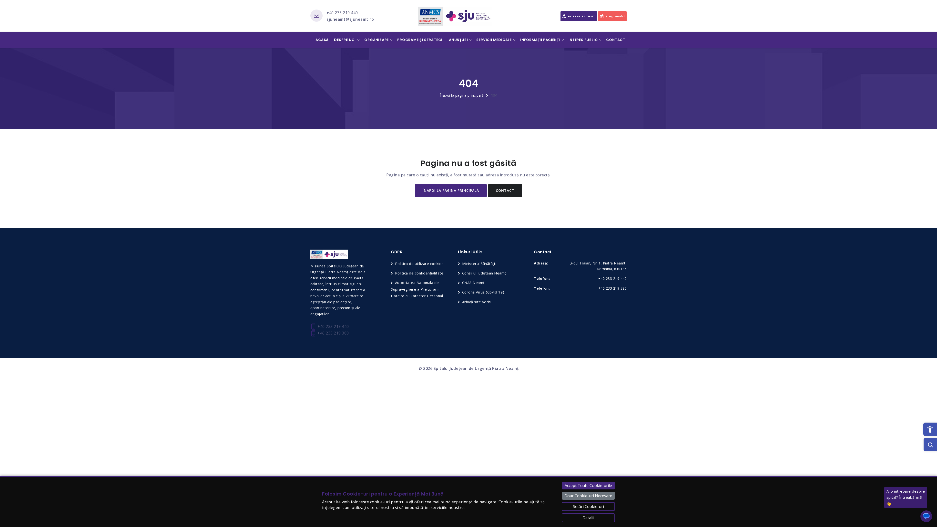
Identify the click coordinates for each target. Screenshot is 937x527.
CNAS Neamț (473, 282)
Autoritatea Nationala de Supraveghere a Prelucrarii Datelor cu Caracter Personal (417, 289)
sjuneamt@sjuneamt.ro (350, 19)
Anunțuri (458, 39)
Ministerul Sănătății (479, 263)
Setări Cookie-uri (588, 506)
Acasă (322, 39)
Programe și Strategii (420, 39)
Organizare (376, 39)
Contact (615, 39)
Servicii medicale (494, 39)
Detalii (588, 517)
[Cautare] (930, 444)
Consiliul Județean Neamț (484, 273)
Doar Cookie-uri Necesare (588, 495)
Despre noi (345, 39)
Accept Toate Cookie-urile (588, 485)
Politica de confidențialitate (419, 273)
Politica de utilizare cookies (419, 263)
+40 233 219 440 (342, 12)
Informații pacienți (540, 39)
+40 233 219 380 (332, 333)
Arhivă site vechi (476, 301)
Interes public (583, 39)
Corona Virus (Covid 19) (483, 292)
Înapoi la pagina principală (462, 95)
